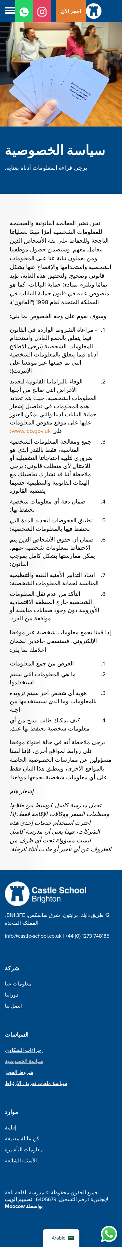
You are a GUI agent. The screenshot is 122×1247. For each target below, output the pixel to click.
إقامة (10, 1127)
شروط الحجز (19, 1072)
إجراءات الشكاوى (24, 1050)
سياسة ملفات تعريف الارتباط (36, 1083)
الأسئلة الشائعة (21, 1160)
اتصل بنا (13, 1006)
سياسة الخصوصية (24, 1061)
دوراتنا (11, 995)
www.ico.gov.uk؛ (30, 431)
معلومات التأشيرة (24, 1149)
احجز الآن (71, 11)
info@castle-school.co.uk (33, 936)
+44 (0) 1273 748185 (87, 936)
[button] (10, 11)
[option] (61, 97)
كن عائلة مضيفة (22, 1138)
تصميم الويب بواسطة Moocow (24, 1203)
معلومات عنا (18, 983)
